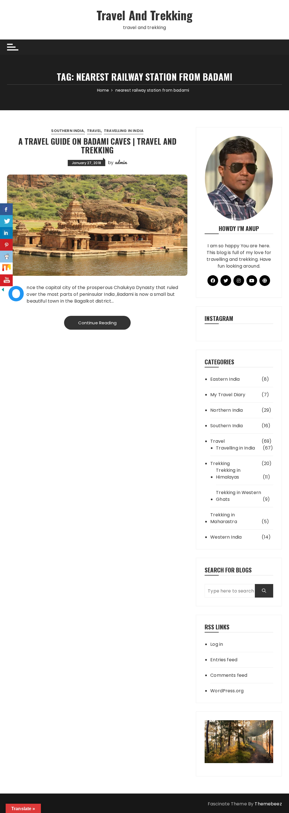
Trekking (220, 463)
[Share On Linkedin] (6, 233)
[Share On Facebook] (6, 209)
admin (121, 162)
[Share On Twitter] (6, 221)
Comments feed (228, 675)
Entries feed (223, 659)
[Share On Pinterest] (6, 245)
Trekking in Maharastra (223, 518)
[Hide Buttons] (3, 289)
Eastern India (225, 379)
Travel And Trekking (145, 15)
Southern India (67, 130)
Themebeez (268, 804)
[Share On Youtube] (6, 280)
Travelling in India (123, 130)
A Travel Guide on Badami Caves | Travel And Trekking (97, 145)
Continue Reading (97, 323)
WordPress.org (227, 691)
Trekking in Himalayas (228, 473)
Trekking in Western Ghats (238, 496)
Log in (216, 644)
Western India (226, 537)
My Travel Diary (227, 394)
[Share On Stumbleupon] (6, 268)
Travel (94, 130)
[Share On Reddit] (6, 257)
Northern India (226, 410)
